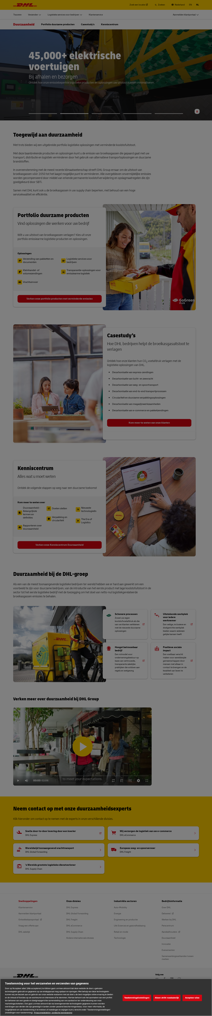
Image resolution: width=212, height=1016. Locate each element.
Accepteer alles (192, 998)
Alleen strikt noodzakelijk (167, 998)
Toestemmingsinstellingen (136, 998)
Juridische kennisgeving (61, 1012)
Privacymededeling (42, 1012)
